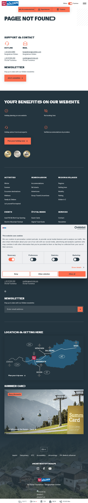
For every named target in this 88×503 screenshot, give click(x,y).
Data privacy (24, 455)
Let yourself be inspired (12, 204)
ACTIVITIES (9, 177)
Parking (60, 196)
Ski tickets (35, 187)
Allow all (72, 274)
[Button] (80, 309)
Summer (7, 187)
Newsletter (62, 222)
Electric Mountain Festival (13, 222)
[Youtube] (50, 468)
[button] (44, 449)
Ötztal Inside (38, 212)
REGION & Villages (67, 177)
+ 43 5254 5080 (9, 52)
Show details (76, 267)
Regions (61, 183)
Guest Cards (35, 218)
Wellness (7, 196)
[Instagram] (38, 468)
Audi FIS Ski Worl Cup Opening (14, 218)
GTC (32, 455)
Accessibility (41, 455)
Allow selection (44, 274)
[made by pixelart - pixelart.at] (44, 494)
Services (63, 212)
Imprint (14, 455)
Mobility (61, 191)
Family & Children (10, 200)
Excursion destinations (12, 191)
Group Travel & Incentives (40, 196)
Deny (16, 274)
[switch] (33, 259)
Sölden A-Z (62, 200)
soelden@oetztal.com (30, 58)
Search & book (39, 177)
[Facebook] (44, 468)
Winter (6, 183)
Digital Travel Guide (38, 222)
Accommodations (37, 183)
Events (8, 212)
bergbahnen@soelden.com (32, 52)
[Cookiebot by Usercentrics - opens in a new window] (76, 228)
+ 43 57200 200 (9, 58)
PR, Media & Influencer (68, 455)
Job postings (52, 455)
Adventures (35, 191)
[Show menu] (84, 3)
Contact (61, 218)
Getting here (62, 187)
